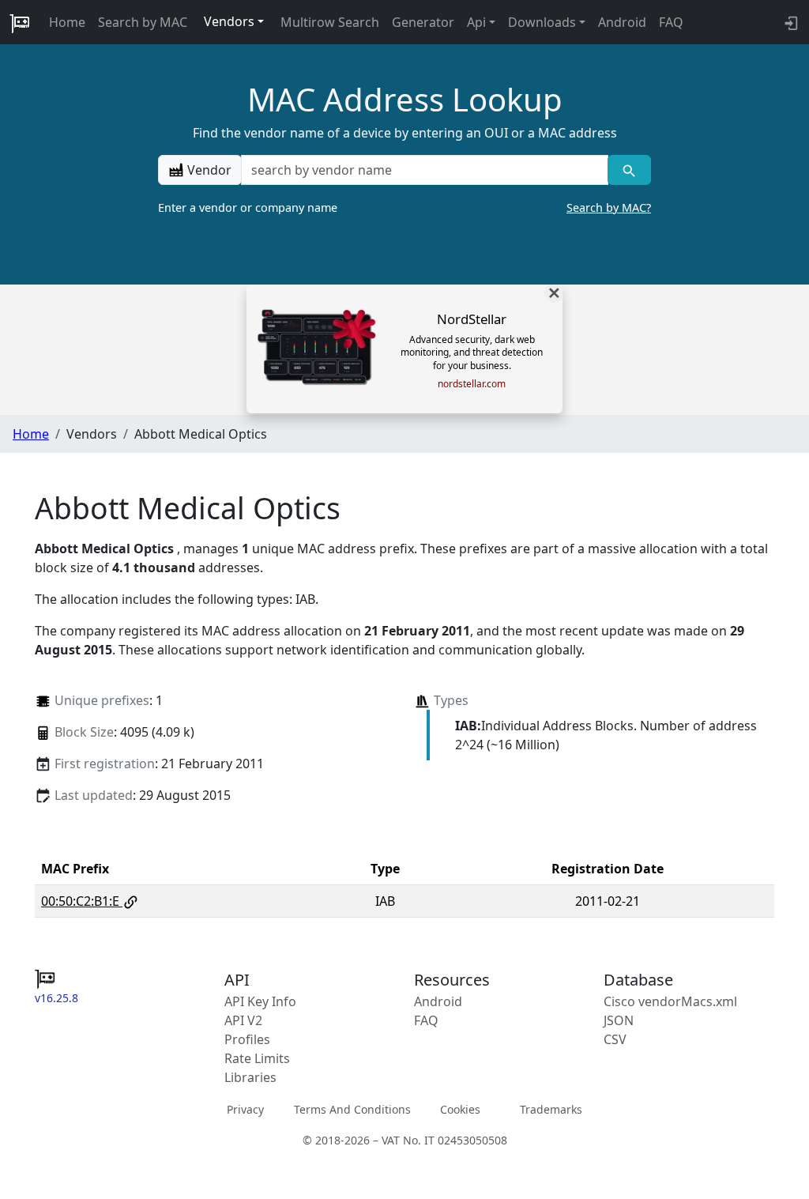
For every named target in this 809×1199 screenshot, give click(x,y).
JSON (619, 1020)
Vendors (229, 21)
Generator (423, 22)
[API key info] (790, 22)
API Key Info (260, 1001)
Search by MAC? (608, 207)
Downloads (542, 22)
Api (476, 22)
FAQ (671, 22)
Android (622, 22)
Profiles (247, 1039)
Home (67, 22)
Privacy (245, 1109)
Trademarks (551, 1109)
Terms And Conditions (352, 1109)
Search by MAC (142, 22)
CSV (615, 1039)
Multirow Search (329, 22)
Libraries (250, 1077)
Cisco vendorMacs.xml (670, 1001)
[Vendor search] (629, 170)
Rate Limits (257, 1058)
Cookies (460, 1109)
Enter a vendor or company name (404, 207)
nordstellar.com (472, 384)
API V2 (243, 1020)
